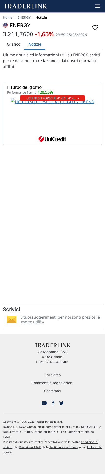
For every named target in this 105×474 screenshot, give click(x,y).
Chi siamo (52, 374)
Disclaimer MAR (30, 447)
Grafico (14, 44)
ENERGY (24, 17)
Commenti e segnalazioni (52, 382)
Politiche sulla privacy (63, 447)
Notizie (34, 44)
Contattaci (52, 390)
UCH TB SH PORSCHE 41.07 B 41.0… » (52, 98)
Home (7, 17)
